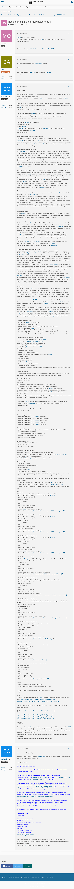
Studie (41, 98)
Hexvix (32, 130)
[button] (2, 2)
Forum (32, 727)
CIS (61, 309)
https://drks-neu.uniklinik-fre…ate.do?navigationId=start (37, 711)
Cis (20, 107)
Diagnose (29, 253)
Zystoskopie (29, 311)
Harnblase (43, 339)
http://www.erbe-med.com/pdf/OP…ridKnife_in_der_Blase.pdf (34, 718)
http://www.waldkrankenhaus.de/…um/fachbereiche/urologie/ (48, 595)
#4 (68, 748)
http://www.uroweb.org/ (39, 777)
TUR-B (37, 140)
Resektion (20, 128)
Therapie (19, 166)
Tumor (19, 37)
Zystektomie (32, 72)
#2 (68, 59)
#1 (68, 33)
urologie (25, 509)
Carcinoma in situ (32, 341)
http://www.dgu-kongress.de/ (38, 779)
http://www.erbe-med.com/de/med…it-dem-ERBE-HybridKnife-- (35, 796)
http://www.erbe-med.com (38, 660)
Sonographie (63, 454)
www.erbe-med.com (22, 836)
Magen (29, 174)
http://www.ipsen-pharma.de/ (39, 679)
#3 (68, 86)
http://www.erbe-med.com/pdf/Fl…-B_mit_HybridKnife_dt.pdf (34, 715)
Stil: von (37, 886)
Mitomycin (54, 484)
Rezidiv (35, 300)
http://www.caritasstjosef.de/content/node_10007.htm (46, 574)
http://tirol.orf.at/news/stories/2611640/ (41, 49)
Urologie (65, 98)
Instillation (50, 311)
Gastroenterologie (54, 264)
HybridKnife (39, 63)
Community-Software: (37, 883)
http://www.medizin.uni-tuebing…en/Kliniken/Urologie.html (47, 511)
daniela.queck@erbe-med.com (26, 834)
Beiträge (3, 78)
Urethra (53, 482)
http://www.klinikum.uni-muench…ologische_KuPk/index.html (48, 618)
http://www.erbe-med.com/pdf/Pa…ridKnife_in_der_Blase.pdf (34, 717)
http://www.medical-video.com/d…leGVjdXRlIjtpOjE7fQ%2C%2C (35, 787)
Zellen (53, 316)
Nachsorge (37, 241)
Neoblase (48, 72)
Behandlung (24, 151)
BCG (61, 484)
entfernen (19, 275)
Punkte (3, 76)
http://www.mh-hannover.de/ (39, 639)
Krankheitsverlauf (39, 144)
